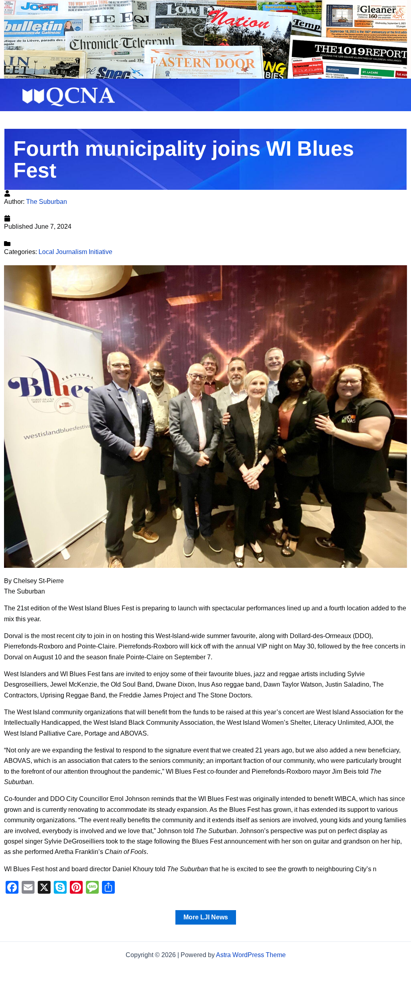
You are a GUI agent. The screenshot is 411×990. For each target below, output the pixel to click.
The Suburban (46, 201)
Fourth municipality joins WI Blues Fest (183, 159)
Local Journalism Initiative (75, 251)
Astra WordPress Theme (251, 954)
